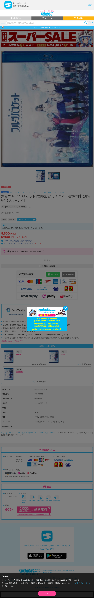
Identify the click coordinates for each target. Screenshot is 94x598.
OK (47, 593)
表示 (90, 5)
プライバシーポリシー (83, 583)
